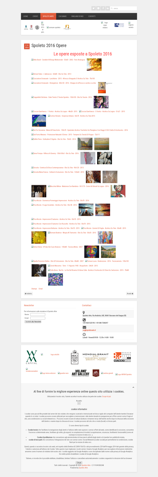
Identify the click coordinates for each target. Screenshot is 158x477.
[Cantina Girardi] (107, 373)
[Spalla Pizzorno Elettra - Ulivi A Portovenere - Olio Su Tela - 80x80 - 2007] (57, 261)
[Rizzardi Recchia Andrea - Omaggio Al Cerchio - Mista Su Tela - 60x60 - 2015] (38, 237)
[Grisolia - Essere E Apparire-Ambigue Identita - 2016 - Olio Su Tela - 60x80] (104, 158)
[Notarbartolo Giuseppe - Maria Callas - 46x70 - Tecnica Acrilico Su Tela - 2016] (118, 191)
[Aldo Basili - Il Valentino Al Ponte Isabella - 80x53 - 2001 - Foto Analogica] (94, 64)
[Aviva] (124, 374)
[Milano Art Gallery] (80, 373)
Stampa (34, 289)
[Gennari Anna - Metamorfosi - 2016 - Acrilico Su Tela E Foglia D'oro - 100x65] (87, 158)
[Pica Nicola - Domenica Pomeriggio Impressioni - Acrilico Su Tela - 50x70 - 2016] (60, 200)
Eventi (35, 16)
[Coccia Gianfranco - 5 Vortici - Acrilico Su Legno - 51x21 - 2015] (102, 111)
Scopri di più (106, 396)
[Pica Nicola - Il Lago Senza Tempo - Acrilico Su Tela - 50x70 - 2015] (86, 210)
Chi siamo (63, 16)
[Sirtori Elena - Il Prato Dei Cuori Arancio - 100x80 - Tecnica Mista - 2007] (56, 247)
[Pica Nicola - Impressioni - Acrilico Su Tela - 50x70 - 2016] (102, 210)
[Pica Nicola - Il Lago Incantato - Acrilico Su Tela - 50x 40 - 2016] (54, 205)
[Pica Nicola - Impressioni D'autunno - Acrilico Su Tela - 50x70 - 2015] (56, 219)
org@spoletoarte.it (89, 330)
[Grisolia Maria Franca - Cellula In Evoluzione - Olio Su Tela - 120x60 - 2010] (57, 172)
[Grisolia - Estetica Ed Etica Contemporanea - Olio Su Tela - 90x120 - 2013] (57, 167)
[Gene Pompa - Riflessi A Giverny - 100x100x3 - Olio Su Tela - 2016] (55, 153)
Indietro (29, 294)
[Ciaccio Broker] (122, 357)
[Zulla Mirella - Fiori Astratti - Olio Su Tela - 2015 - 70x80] (55, 279)
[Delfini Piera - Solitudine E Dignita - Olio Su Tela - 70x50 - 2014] (53, 139)
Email (41, 289)
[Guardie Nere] (63, 373)
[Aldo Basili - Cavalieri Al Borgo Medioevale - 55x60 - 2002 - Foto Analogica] (58, 59)
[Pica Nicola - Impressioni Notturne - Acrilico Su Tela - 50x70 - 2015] (55, 228)
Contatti (91, 16)
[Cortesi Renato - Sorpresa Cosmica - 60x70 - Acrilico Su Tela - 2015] (38, 121)
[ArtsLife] (54, 357)
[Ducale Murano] (96, 373)
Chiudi (79, 463)
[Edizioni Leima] (48, 373)
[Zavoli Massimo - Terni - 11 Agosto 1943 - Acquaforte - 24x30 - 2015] (73, 265)
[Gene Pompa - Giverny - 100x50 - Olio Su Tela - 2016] (85, 144)
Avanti (129, 294)
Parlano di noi (77, 16)
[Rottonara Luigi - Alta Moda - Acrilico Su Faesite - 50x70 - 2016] (105, 237)
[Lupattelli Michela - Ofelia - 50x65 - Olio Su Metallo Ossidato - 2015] (93, 177)
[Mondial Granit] (95, 357)
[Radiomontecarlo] (74, 357)
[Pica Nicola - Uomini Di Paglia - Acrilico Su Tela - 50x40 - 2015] (103, 228)
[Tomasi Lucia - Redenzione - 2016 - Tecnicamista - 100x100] (107, 261)
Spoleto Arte (48, 16)
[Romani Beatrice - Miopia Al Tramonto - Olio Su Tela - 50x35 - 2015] (72, 232)
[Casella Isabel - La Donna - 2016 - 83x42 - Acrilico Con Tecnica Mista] (101, 102)
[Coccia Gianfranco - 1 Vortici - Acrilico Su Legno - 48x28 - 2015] (54, 111)
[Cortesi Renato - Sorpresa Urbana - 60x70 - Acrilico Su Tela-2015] (71, 116)
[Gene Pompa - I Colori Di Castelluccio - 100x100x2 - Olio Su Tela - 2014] (101, 144)
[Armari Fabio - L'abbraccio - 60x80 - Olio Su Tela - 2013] (51, 74)
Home (25, 16)
